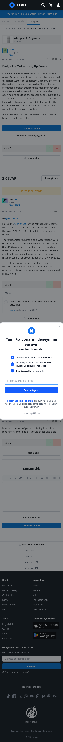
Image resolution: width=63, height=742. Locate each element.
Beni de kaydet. (31, 390)
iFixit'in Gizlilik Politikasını (20, 400)
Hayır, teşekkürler (31, 413)
